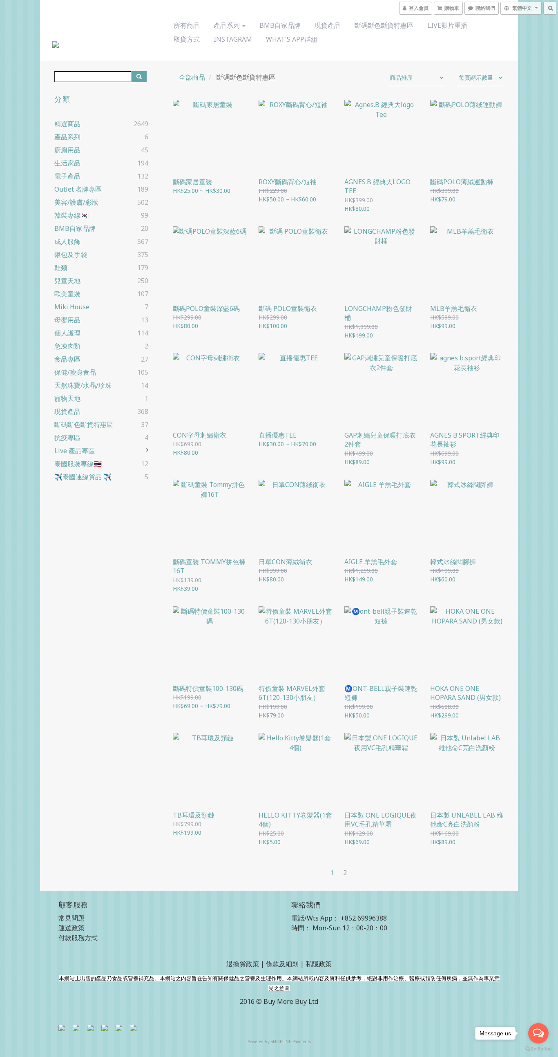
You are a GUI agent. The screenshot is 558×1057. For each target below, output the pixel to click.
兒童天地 (67, 280)
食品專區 (67, 359)
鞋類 (60, 267)
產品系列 (227, 25)
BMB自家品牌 (280, 25)
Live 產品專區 (74, 450)
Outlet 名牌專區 (78, 189)
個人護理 (67, 332)
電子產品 (67, 176)
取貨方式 (187, 39)
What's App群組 (291, 39)
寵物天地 (67, 398)
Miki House (71, 306)
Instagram (233, 39)
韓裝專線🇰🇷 (71, 215)
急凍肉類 (67, 346)
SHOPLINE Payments (291, 1041)
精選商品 (67, 123)
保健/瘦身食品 (75, 372)
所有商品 (187, 25)
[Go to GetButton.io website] (538, 1048)
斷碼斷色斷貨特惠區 (384, 25)
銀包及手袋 (70, 254)
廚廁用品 (67, 149)
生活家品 (67, 163)
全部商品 (192, 77)
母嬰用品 (67, 319)
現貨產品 (328, 25)
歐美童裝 (67, 293)
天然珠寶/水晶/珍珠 (83, 385)
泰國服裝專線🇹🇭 (78, 463)
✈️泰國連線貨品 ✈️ (83, 476)
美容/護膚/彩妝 (76, 202)
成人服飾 (67, 241)
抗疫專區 (67, 437)
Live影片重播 (447, 25)
